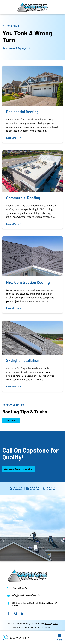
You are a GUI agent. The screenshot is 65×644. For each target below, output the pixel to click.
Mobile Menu (59, 639)
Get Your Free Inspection (18, 469)
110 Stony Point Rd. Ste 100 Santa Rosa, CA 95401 (34, 604)
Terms (55, 623)
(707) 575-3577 (19, 637)
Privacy (48, 623)
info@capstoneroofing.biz (26, 595)
